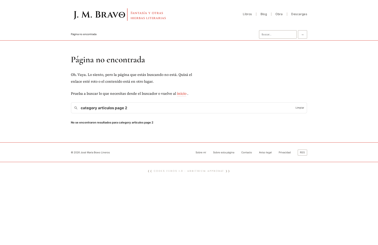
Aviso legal (265, 152)
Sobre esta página (223, 152)
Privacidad (285, 152)
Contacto (246, 152)
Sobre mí (201, 152)
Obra (279, 14)
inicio (181, 93)
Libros (247, 14)
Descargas (299, 14)
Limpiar (300, 107)
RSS (302, 152)
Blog (264, 14)
